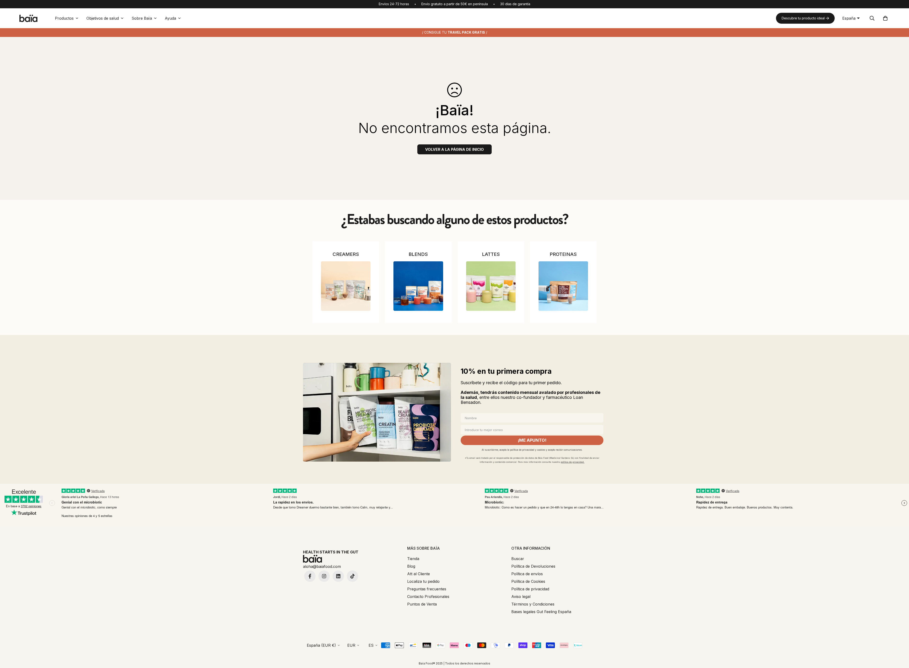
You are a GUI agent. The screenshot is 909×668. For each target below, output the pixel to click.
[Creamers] (345, 286)
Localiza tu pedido (423, 581)
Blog (411, 566)
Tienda (413, 558)
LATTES (491, 254)
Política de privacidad (530, 589)
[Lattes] (491, 286)
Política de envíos (527, 573)
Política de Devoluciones (533, 566)
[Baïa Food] (28, 18)
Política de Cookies (528, 581)
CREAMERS (346, 254)
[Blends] (418, 286)
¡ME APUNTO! (532, 440)
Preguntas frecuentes (426, 589)
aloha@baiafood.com (322, 566)
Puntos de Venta (422, 604)
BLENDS (418, 254)
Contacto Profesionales (428, 596)
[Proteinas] (563, 286)
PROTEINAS (563, 254)
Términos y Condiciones (532, 604)
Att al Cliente (418, 573)
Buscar (517, 558)
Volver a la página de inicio (454, 149)
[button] (885, 18)
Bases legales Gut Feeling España (541, 611)
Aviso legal (520, 596)
